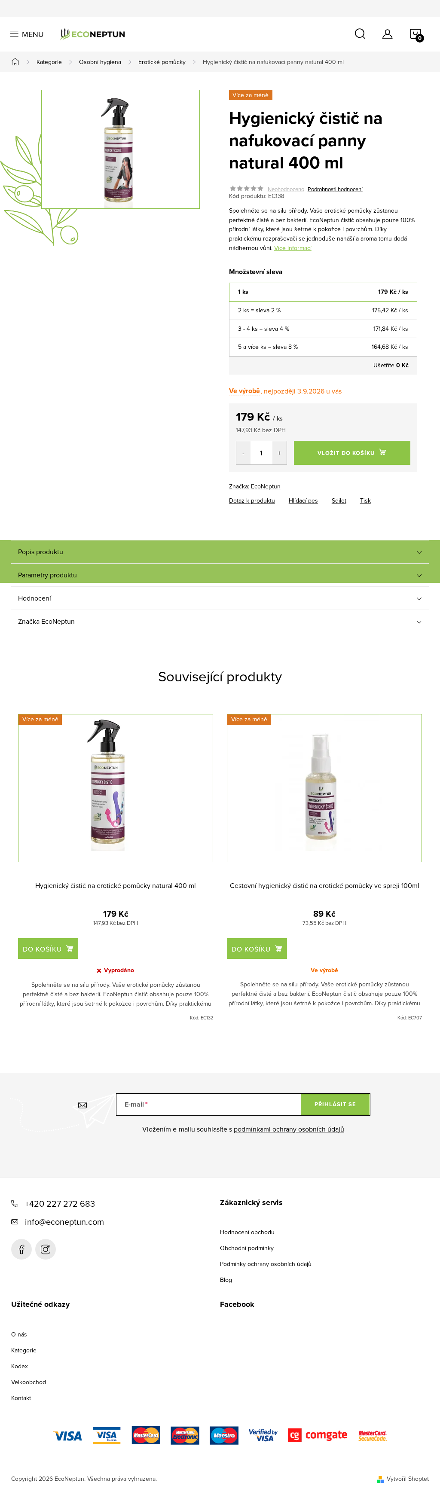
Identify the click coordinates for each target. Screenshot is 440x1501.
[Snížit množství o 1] (243, 452)
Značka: (255, 486)
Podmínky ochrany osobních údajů (266, 1264)
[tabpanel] (115, 867)
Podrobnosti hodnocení (335, 189)
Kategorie (24, 1350)
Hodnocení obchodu (247, 1232)
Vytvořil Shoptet (408, 1478)
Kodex (19, 1366)
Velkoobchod (28, 1382)
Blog (226, 1280)
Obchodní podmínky (247, 1248)
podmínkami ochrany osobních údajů (289, 1129)
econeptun (45, 1249)
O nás (19, 1334)
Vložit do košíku (346, 453)
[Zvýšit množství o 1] (279, 452)
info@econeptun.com (64, 1221)
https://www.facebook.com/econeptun (21, 1249)
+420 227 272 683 (60, 1203)
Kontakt (21, 1398)
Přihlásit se (335, 1104)
